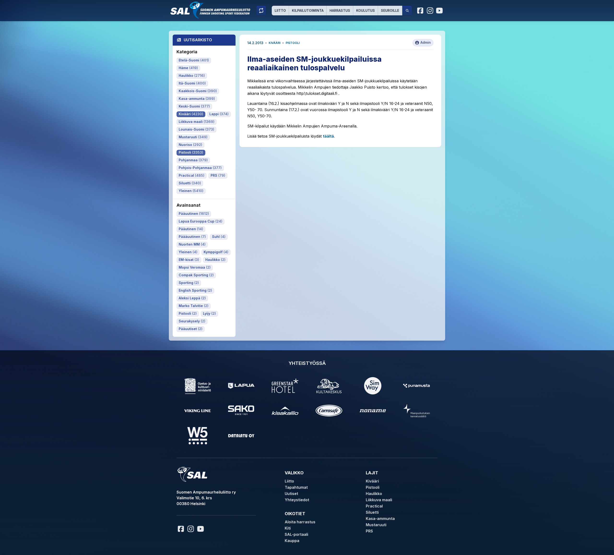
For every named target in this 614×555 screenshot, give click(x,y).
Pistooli (293, 43)
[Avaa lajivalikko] (261, 10)
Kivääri (274, 43)
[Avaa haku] (407, 10)
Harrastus (340, 10)
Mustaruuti (376, 524)
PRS (369, 531)
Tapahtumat (296, 487)
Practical (374, 506)
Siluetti (372, 512)
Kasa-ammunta (380, 518)
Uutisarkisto (198, 39)
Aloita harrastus (300, 521)
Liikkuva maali (379, 499)
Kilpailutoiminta (308, 10)
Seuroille (390, 10)
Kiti (288, 528)
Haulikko (374, 493)
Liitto (280, 10)
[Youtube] (440, 10)
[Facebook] (420, 10)
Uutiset (291, 493)
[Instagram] (430, 10)
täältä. (329, 136)
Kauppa (292, 540)
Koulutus (365, 10)
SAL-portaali (296, 534)
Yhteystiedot (297, 499)
